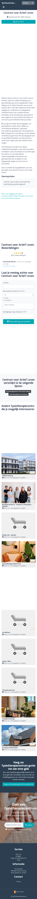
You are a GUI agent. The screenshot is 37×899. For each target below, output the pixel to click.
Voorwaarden (18, 869)
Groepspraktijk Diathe (10, 748)
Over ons (18, 854)
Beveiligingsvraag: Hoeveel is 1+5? (14, 312)
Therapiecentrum (8, 690)
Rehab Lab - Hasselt (9, 535)
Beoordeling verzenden (19, 321)
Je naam (5, 283)
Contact (18, 881)
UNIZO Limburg (7, 476)
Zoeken (29, 825)
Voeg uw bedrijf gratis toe (18, 858)
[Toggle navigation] (4, 7)
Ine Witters (6, 632)
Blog (18, 860)
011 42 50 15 (19, 22)
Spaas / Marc (6, 661)
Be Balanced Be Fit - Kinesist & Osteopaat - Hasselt (17, 505)
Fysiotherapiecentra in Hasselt (18, 394)
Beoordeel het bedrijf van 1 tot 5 (13, 291)
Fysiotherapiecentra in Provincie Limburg (18, 391)
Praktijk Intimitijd (8, 719)
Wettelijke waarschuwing (18, 871)
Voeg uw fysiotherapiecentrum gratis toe (18, 784)
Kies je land (19, 892)
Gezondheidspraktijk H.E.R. (11, 564)
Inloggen (18, 856)
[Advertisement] (18, 45)
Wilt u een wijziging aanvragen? (12, 194)
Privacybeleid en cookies (18, 873)
